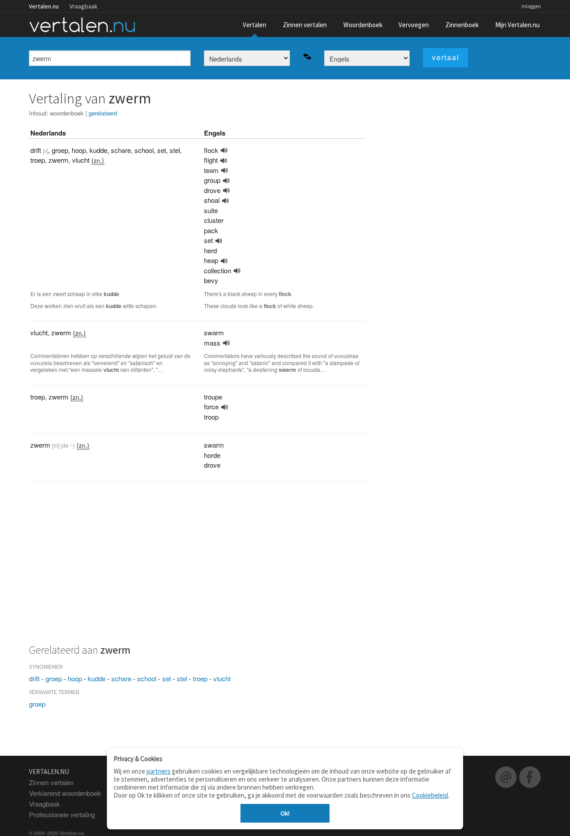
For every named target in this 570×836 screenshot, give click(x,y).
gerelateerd (103, 113)
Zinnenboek (462, 25)
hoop (75, 678)
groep (53, 678)
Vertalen (254, 25)
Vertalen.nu (44, 6)
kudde (97, 678)
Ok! (285, 813)
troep (200, 678)
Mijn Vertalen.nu (517, 25)
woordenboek (67, 113)
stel (182, 678)
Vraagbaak (83, 6)
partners (159, 771)
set (166, 678)
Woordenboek (363, 25)
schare (121, 678)
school (146, 678)
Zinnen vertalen (305, 25)
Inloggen (531, 6)
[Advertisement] (197, 567)
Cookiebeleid (430, 795)
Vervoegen (414, 25)
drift (34, 678)
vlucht (222, 678)
